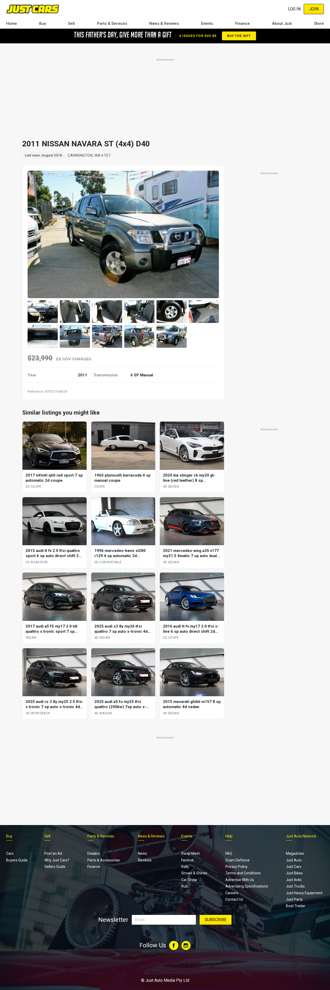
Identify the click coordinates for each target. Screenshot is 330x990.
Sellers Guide (54, 867)
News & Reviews (164, 23)
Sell (71, 23)
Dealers (93, 853)
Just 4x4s (294, 880)
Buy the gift (239, 36)
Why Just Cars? (56, 860)
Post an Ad (53, 853)
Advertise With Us (239, 880)
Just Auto (294, 860)
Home (11, 23)
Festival (187, 860)
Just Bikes (294, 873)
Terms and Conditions (243, 873)
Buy (42, 23)
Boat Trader (295, 906)
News (142, 853)
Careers (231, 893)
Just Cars (293, 867)
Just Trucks (295, 886)
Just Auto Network (301, 836)
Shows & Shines (194, 873)
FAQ (228, 853)
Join (313, 8)
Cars (10, 853)
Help (229, 836)
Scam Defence (237, 860)
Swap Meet (190, 853)
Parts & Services (112, 23)
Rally (185, 867)
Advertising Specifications (246, 886)
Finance (242, 23)
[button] (43, 311)
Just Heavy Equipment (304, 893)
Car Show (189, 880)
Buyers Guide (17, 860)
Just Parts (294, 899)
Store (319, 23)
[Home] (32, 8)
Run (184, 886)
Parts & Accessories (103, 860)
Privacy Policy (236, 867)
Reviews (145, 860)
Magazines (295, 853)
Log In (294, 8)
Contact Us (234, 899)
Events (207, 23)
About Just (282, 23)
